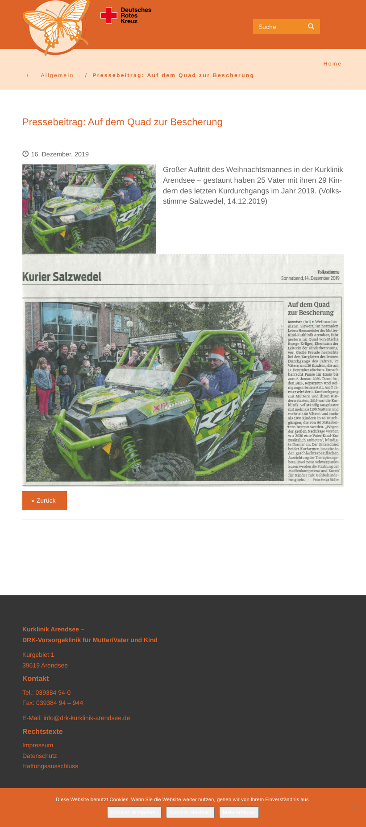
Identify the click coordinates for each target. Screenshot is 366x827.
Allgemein (57, 75)
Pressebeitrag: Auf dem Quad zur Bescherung (122, 121)
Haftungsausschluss (50, 766)
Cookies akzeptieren (134, 812)
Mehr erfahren (239, 812)
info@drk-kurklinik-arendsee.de (86, 717)
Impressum (37, 745)
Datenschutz (39, 755)
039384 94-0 (53, 692)
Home (333, 64)
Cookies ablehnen (190, 812)
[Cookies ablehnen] (354, 807)
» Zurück (43, 500)
